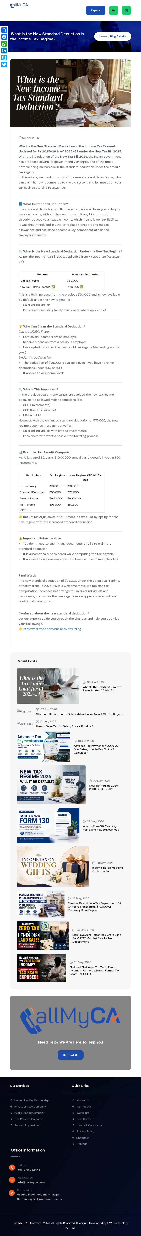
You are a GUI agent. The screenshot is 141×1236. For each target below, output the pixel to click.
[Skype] (4, 57)
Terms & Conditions (89, 1125)
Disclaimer (82, 1137)
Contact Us (70, 1055)
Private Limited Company (30, 1106)
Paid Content (85, 1119)
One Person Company (28, 1119)
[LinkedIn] (4, 50)
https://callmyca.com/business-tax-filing (52, 629)
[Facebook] (4, 36)
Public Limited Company (29, 1113)
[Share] (4, 30)
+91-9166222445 (29, 1170)
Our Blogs (82, 1113)
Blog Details (118, 36)
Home (103, 36)
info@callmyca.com (31, 1182)
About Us (82, 1100)
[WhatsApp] (4, 43)
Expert (95, 10)
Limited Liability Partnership (31, 1100)
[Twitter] (4, 64)
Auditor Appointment (28, 1125)
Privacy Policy (85, 1131)
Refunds (81, 1144)
